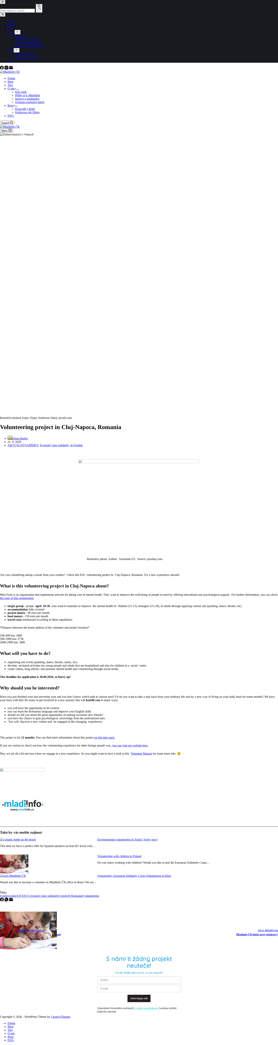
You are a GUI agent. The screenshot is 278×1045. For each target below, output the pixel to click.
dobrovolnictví (10, 895)
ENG (11, 115)
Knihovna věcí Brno (27, 112)
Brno (11, 105)
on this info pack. (104, 737)
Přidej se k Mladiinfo (27, 95)
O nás (11, 88)
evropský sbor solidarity (43, 895)
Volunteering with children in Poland (119, 856)
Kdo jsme (21, 92)
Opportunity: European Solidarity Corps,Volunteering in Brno (134, 875)
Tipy (10, 85)
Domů (11, 78)
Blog (10, 81)
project (63, 895)
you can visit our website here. (129, 745)
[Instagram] (7, 68)
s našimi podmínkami (146, 1008)
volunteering (90, 895)
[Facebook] (2, 68)
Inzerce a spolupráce (27, 98)
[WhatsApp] (7, 900)
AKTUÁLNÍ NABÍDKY (23, 445)
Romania (75, 895)
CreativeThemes (60, 1016)
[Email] (11, 68)
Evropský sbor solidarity (54, 445)
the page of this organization (17, 598)
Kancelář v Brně (25, 109)
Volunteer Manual (141, 753)
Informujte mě (139, 998)
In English (76, 445)
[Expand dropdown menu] (17, 89)
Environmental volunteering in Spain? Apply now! (127, 839)
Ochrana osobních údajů (29, 102)
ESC (24, 895)
